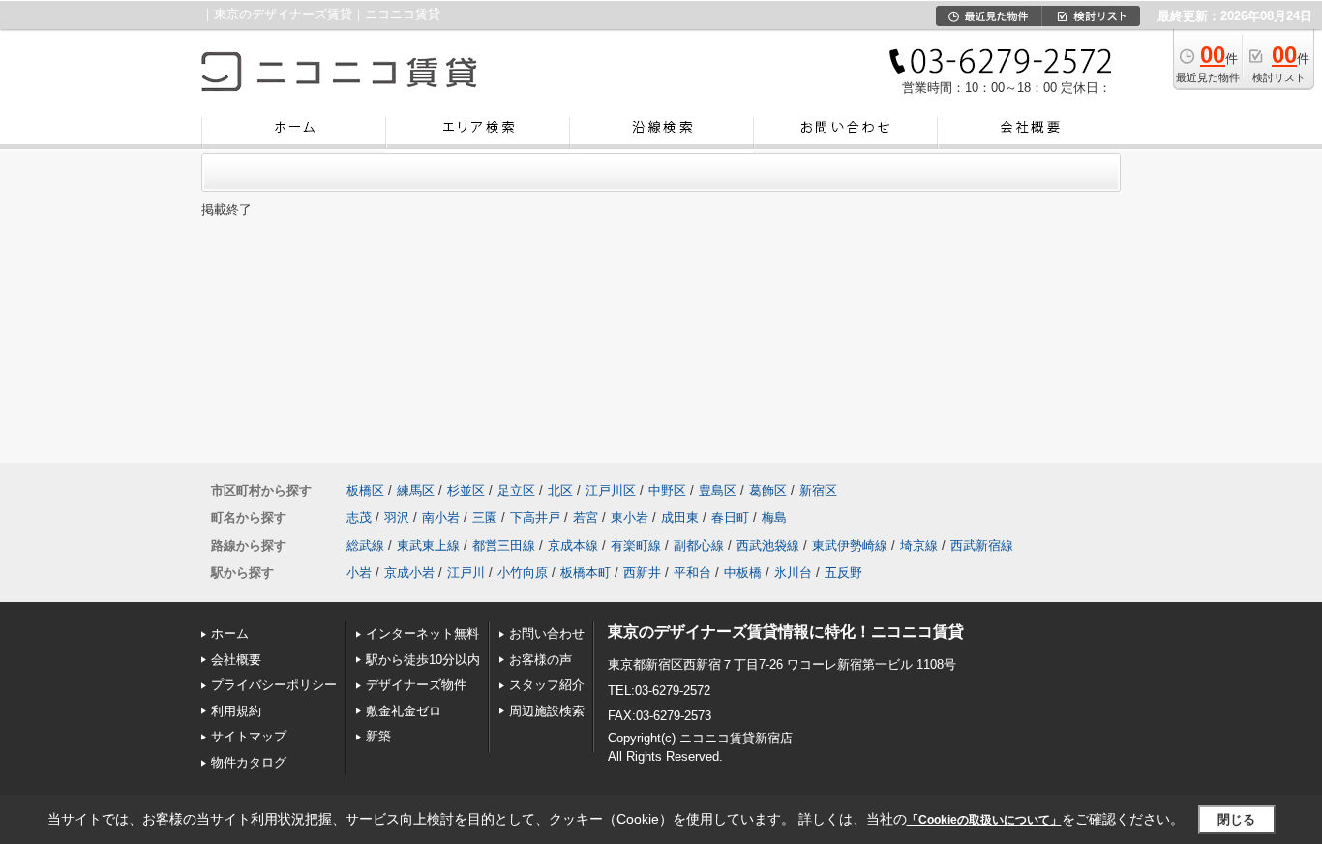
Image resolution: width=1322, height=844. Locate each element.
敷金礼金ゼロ (403, 711)
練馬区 (416, 490)
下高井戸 (535, 517)
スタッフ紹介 (547, 685)
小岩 (359, 572)
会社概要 (236, 659)
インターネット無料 (422, 633)
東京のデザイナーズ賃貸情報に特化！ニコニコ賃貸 (786, 631)
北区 (560, 490)
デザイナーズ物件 (416, 685)
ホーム (230, 633)
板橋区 (365, 490)
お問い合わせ (547, 633)
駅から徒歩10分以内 (423, 659)
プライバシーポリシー (274, 685)
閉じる (1236, 819)
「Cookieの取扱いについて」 (984, 820)
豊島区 (717, 490)
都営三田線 (503, 545)
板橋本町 (585, 572)
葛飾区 (768, 490)
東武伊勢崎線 (849, 545)
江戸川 (466, 572)
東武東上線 (428, 545)
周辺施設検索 (547, 711)
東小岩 (629, 517)
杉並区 (466, 490)
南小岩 (441, 517)
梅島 (774, 517)
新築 (378, 736)
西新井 (642, 572)
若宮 (585, 517)
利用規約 (236, 711)
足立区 (516, 490)
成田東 (680, 517)
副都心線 (699, 545)
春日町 (730, 517)
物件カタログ (248, 762)
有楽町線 (636, 545)
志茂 (359, 517)
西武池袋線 (767, 545)
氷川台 (793, 572)
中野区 (667, 490)
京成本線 (573, 545)
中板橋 (743, 572)
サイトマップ (248, 736)
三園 (484, 517)
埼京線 (919, 545)
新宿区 (818, 490)
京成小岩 (409, 572)
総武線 (365, 545)
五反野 (843, 572)
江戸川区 (611, 490)
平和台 (692, 572)
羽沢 (396, 517)
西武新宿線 (981, 545)
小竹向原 (522, 572)
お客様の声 (540, 659)
